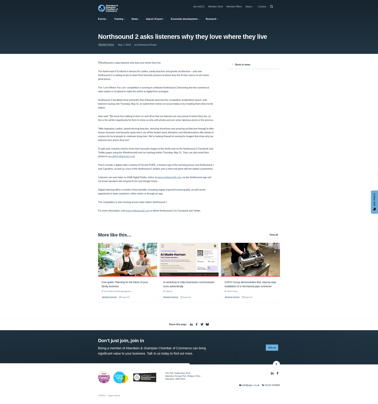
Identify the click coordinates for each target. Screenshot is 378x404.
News (135, 19)
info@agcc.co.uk (250, 385)
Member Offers (234, 6)
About (248, 6)
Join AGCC (199, 6)
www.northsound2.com (169, 177)
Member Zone (215, 6)
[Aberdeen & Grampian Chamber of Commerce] (108, 8)
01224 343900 (272, 385)
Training (118, 19)
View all (273, 235)
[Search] (271, 7)
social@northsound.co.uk (121, 156)
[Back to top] (276, 364)
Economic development (184, 19)
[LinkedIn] (273, 373)
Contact (262, 6)
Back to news (242, 64)
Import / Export (154, 19)
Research (211, 19)
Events (102, 19)
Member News (106, 45)
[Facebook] (277, 373)
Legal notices (114, 395)
